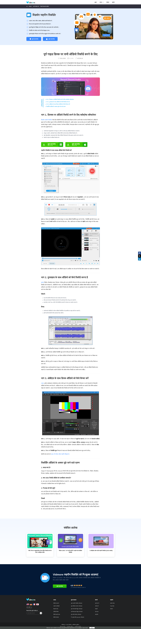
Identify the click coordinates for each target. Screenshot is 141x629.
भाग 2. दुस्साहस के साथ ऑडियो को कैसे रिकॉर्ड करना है (58, 101)
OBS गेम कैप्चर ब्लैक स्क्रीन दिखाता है (60, 454)
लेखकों (96, 608)
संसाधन (107, 2)
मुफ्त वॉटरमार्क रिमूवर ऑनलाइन (76, 608)
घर (26, 6)
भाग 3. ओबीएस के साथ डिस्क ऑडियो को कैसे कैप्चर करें (58, 104)
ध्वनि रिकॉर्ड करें (36, 6)
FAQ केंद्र (112, 606)
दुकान (96, 2)
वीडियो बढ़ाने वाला (56, 614)
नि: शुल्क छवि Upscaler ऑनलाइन (77, 617)
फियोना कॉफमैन (63, 58)
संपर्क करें (96, 606)
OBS (42, 383)
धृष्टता (42, 282)
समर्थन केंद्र (112, 603)
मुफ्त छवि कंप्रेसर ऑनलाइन (76, 614)
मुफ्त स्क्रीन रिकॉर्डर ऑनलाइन (76, 603)
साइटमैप (96, 614)
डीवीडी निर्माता (56, 611)
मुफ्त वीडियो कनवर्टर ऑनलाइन (76, 606)
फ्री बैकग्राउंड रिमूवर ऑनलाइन (77, 611)
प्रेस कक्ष (96, 611)
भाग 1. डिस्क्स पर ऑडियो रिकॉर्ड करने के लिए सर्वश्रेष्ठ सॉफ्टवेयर (60, 99)
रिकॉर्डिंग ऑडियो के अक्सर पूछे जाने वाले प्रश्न (56, 106)
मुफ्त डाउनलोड (35, 39)
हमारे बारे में (97, 603)
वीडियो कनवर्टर (56, 603)
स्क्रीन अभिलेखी (56, 606)
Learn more (85, 627)
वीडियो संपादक (56, 617)
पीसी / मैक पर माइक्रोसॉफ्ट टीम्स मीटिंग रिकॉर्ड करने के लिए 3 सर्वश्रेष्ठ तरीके (39, 551)
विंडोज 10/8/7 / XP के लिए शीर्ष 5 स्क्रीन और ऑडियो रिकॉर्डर (70, 551)
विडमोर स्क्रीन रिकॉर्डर (44, 14)
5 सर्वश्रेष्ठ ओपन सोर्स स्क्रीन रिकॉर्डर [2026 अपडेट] (101, 550)
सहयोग (113, 2)
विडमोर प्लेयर (55, 608)
